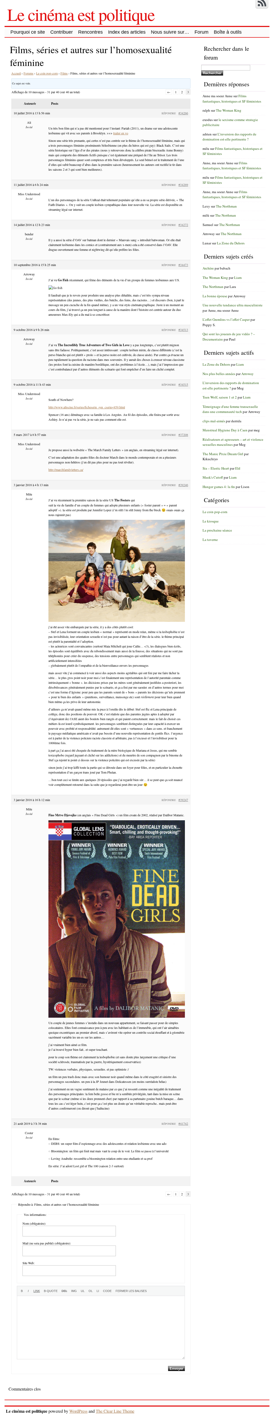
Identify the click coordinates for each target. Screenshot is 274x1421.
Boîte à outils (228, 32)
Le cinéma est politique (80, 14)
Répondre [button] (169, 113)
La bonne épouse (215, 296)
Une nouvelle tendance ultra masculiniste (232, 305)
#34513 (183, 329)
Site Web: (28, 1263)
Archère (208, 268)
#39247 (183, 800)
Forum (201, 32)
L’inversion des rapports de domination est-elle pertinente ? (229, 137)
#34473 (183, 265)
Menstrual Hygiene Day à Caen (225, 430)
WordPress (78, 1411)
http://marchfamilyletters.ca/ (65, 469)
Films (64, 73)
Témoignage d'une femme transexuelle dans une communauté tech (230, 409)
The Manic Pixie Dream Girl (223, 453)
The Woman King (228, 110)
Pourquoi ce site (27, 32)
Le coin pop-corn (47, 73)
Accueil (16, 73)
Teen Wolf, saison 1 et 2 (220, 397)
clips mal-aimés (214, 421)
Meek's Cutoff (213, 477)
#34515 (183, 384)
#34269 (183, 184)
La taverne (210, 539)
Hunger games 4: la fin (219, 486)
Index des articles (127, 32)
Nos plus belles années (219, 373)
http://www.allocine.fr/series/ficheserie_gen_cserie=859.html (86, 407)
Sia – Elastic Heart (216, 468)
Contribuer (61, 32)
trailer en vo (120, 133)
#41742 (183, 1123)
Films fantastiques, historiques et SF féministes (232, 98)
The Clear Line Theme (115, 1411)
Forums (28, 73)
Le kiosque (211, 521)
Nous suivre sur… (170, 32)
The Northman (226, 206)
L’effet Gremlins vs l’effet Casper (226, 319)
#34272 (183, 224)
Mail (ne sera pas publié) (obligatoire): (46, 1243)
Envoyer (176, 1369)
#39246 (183, 485)
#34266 (183, 113)
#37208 (183, 434)
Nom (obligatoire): (34, 1223)
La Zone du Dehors (231, 243)
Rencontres (90, 32)
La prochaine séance (217, 530)
